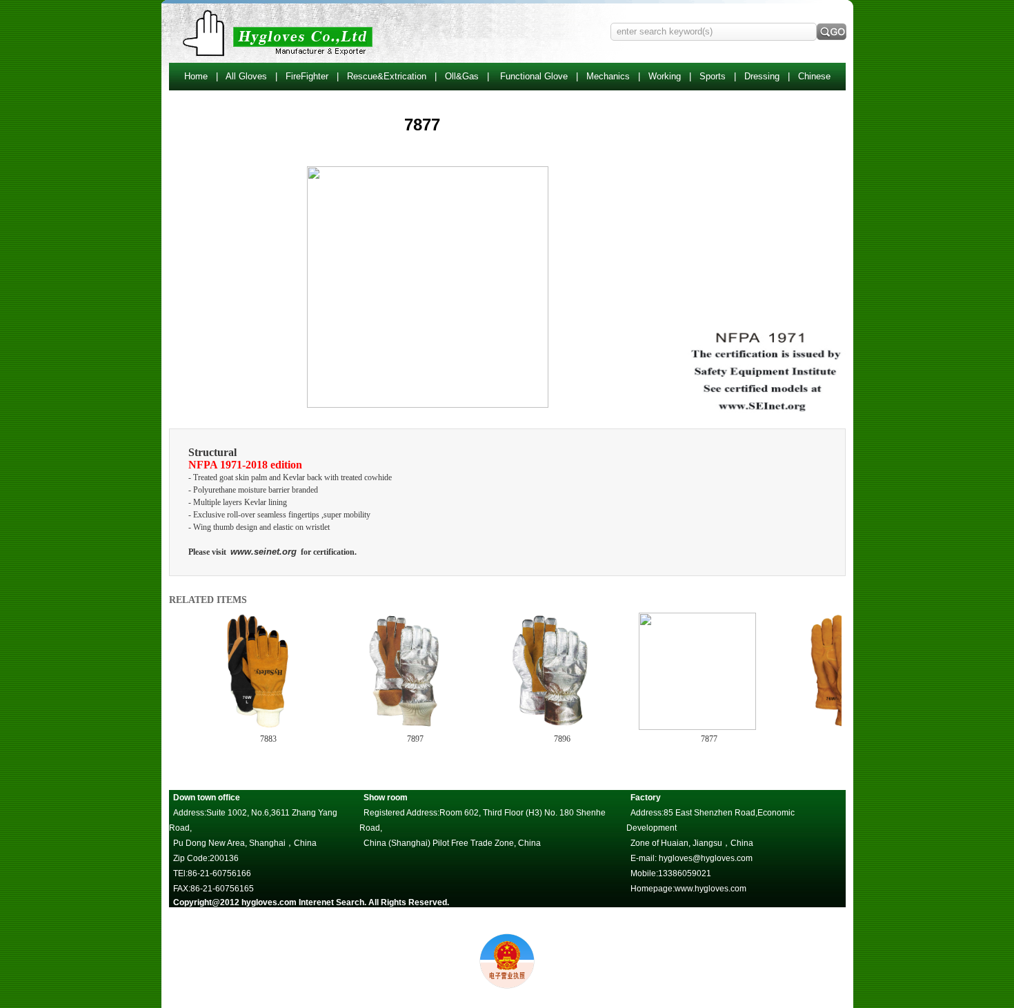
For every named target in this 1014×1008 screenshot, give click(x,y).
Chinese (814, 76)
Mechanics (608, 76)
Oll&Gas (462, 76)
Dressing (761, 76)
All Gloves (246, 76)
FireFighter (307, 76)
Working (664, 76)
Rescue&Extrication (386, 76)
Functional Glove (534, 76)
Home (196, 76)
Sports (712, 76)
